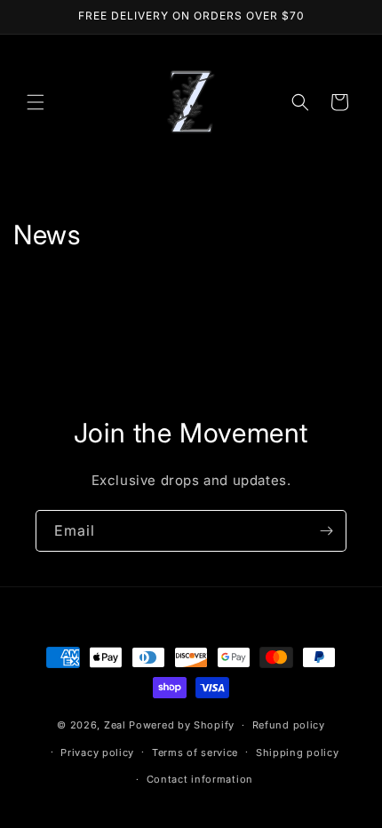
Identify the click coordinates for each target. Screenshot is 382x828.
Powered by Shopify (182, 725)
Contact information (200, 779)
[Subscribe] (326, 531)
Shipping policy (297, 752)
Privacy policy (97, 752)
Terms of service (195, 752)
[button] (35, 102)
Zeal (115, 725)
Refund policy (288, 725)
